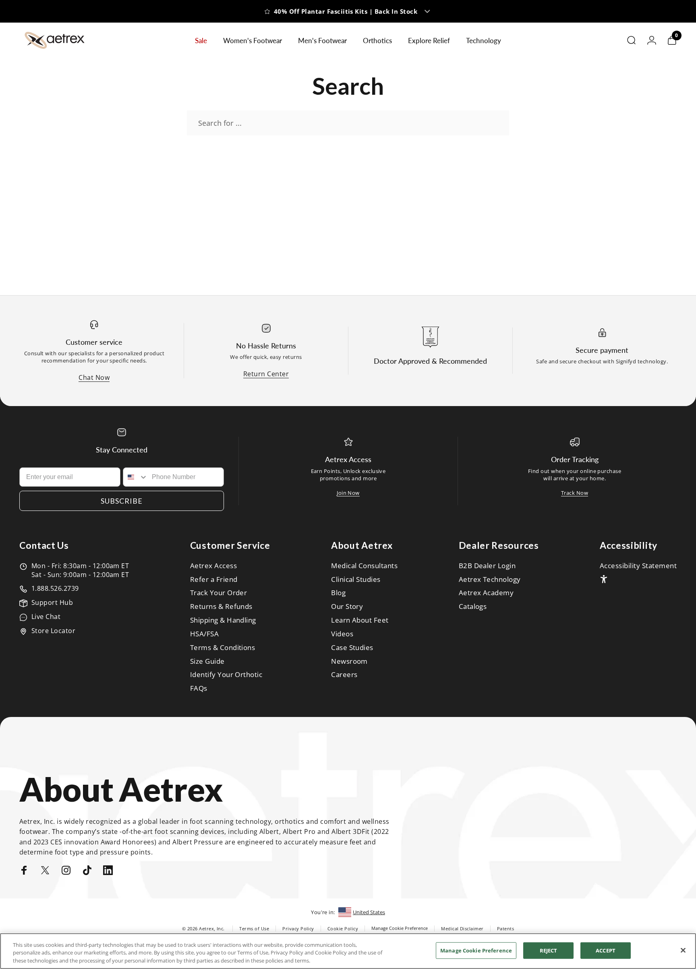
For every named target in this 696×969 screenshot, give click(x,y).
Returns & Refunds (221, 606)
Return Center (266, 373)
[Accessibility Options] (604, 579)
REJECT (548, 950)
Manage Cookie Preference (399, 928)
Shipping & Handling (223, 620)
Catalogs (473, 606)
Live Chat (45, 616)
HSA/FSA (204, 633)
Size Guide (207, 661)
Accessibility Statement (638, 565)
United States (369, 912)
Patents (505, 928)
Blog (338, 592)
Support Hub (52, 602)
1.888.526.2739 (55, 588)
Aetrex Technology (490, 579)
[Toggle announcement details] (427, 11)
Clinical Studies (356, 579)
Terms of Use (254, 928)
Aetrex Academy (486, 592)
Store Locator (53, 630)
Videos (342, 633)
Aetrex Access (213, 565)
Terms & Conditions (222, 647)
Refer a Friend (214, 579)
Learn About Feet (360, 620)
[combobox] (135, 477)
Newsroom (349, 661)
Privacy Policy (298, 928)
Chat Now (94, 377)
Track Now (574, 492)
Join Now (348, 492)
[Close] (683, 950)
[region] (348, 951)
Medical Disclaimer (462, 928)
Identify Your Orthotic (226, 674)
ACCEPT (605, 950)
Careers (344, 674)
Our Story (347, 606)
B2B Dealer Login (487, 565)
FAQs (198, 688)
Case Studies (352, 647)
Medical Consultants (364, 565)
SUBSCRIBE (122, 500)
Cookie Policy (342, 928)
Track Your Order (218, 592)
